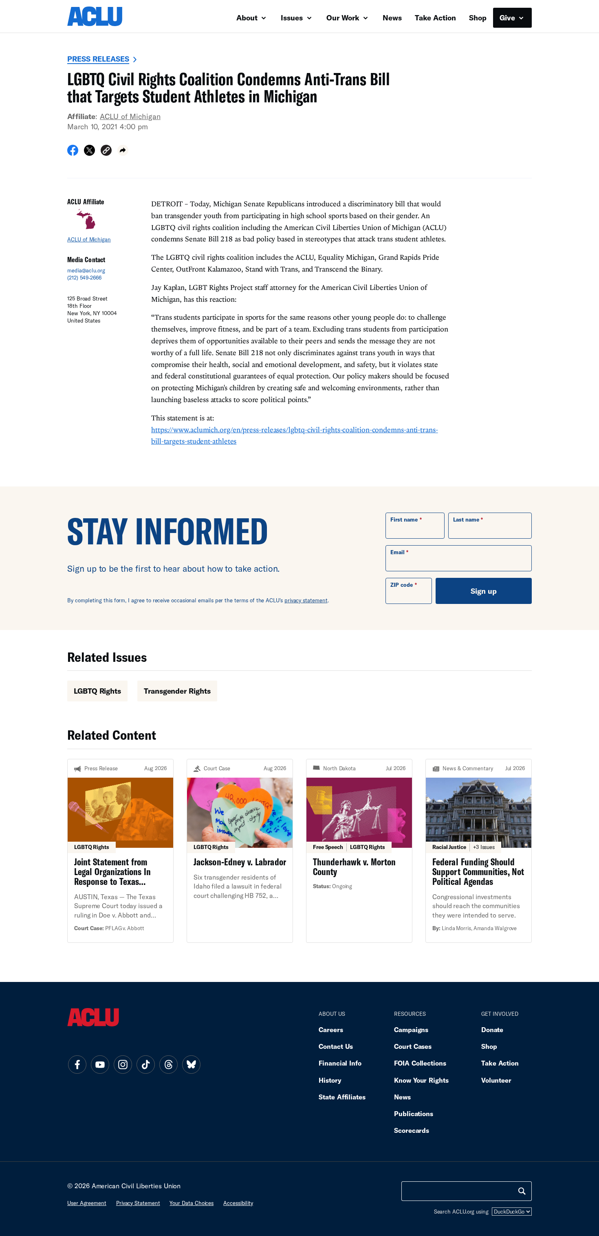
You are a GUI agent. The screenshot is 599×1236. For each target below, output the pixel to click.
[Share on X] (89, 152)
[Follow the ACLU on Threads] (168, 1065)
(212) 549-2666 (84, 277)
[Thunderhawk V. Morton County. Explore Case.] (359, 850)
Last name (466, 519)
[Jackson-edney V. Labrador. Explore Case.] (240, 850)
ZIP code (401, 585)
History (330, 1080)
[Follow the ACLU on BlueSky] (191, 1065)
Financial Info (340, 1063)
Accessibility (238, 1203)
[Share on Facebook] (72, 152)
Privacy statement (138, 1203)
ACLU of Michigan (130, 116)
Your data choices (192, 1203)
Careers (331, 1029)
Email (397, 552)
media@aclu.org (86, 270)
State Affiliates (342, 1097)
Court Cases (413, 1046)
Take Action (435, 17)
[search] (522, 1191)
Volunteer (496, 1080)
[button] (106, 151)
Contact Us (336, 1046)
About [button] (248, 17)
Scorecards (411, 1130)
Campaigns (411, 1029)
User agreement (86, 1203)
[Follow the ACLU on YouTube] (100, 1065)
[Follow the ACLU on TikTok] (145, 1065)
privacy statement (306, 600)
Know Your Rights (421, 1080)
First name (404, 519)
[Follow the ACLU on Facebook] (77, 1065)
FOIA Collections (420, 1063)
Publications (413, 1113)
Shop (478, 17)
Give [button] (508, 17)
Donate (492, 1029)
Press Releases (98, 58)
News (392, 17)
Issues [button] (293, 17)
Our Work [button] (343, 17)
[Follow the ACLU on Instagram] (122, 1065)
